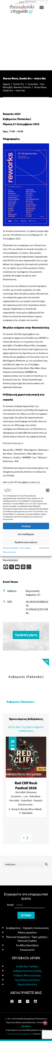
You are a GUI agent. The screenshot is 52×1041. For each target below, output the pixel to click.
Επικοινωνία (44, 547)
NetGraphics (26, 1026)
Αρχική (6, 84)
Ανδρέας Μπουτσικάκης (27, 975)
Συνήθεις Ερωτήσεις (27, 945)
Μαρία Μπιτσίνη (27, 984)
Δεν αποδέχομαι (26, 534)
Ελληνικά (31, 2)
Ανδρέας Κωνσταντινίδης (27, 971)
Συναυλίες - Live (36, 84)
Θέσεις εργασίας (27, 932)
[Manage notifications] (45, 1023)
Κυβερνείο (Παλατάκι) (21, 701)
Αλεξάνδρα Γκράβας (27, 966)
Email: (10, 904)
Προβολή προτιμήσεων (26, 542)
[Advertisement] (26, 42)
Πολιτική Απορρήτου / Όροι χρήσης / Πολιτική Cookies (27, 938)
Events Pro (18, 84)
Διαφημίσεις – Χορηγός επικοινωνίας (27, 928)
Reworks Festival (22, 87)
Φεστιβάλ (8, 87)
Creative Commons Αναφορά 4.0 (19, 1033)
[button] (47, 490)
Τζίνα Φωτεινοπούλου (27, 980)
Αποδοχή (26, 526)
